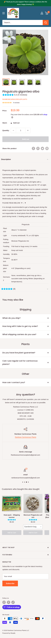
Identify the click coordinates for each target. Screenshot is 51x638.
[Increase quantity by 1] (27, 130)
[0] (46, 13)
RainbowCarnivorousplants (14, 99)
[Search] (46, 22)
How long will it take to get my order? (20, 326)
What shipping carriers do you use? (19, 334)
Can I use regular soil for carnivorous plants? (20, 362)
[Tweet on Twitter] (42, 148)
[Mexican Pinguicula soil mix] (33, 503)
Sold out (25, 139)
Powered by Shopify (8, 633)
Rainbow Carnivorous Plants (25, 437)
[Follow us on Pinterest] (8, 602)
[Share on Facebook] (33, 148)
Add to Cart (11, 533)
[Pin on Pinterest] (38, 148)
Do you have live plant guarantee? (18, 352)
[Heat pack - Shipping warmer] (11, 503)
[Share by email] (47, 148)
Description (6, 159)
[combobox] (33, 527)
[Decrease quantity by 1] (13, 130)
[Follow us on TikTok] (13, 602)
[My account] (42, 13)
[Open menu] (3, 13)
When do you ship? (11, 318)
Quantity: (5, 130)
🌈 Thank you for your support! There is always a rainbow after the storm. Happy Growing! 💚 (25, 3)
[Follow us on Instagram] (4, 602)
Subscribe (10, 583)
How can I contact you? (13, 382)
